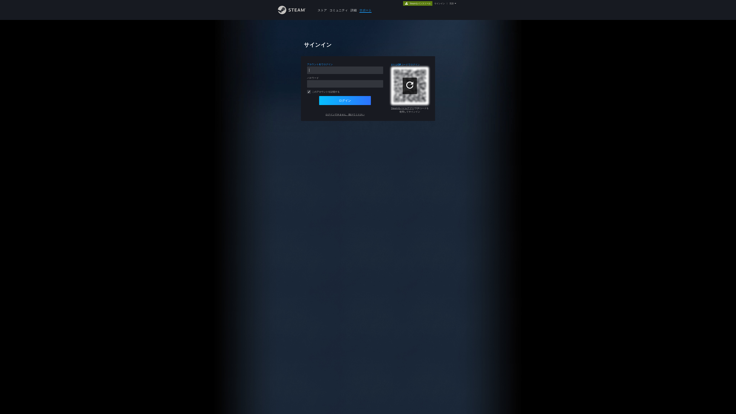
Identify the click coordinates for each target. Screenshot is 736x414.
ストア (322, 10)
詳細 (354, 10)
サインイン (439, 3)
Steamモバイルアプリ (402, 108)
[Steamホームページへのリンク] (292, 13)
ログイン (345, 100)
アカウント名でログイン (320, 64)
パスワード (313, 77)
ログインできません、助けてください (345, 114)
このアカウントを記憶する (326, 91)
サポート (365, 10)
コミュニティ (338, 10)
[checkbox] (309, 92)
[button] (410, 85)
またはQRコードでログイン (405, 64)
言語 (451, 3)
